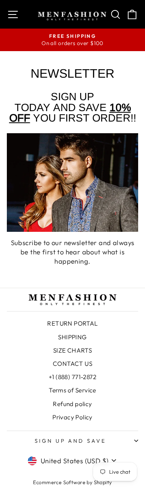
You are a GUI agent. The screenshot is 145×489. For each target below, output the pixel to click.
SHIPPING (72, 337)
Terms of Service (72, 390)
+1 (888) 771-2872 (72, 377)
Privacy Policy (72, 417)
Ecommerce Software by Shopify (72, 482)
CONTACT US (72, 363)
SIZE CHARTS (72, 350)
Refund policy (72, 404)
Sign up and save (71, 440)
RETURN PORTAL (72, 323)
